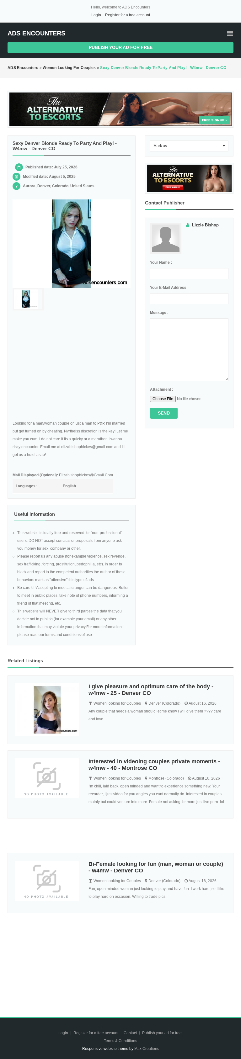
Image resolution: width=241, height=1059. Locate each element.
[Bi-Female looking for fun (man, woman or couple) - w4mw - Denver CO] (47, 881)
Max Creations (146, 1048)
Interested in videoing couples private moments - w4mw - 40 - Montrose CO (154, 764)
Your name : (161, 262)
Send (164, 413)
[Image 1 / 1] (72, 243)
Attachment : (161, 389)
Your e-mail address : (169, 287)
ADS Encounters (36, 33)
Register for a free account (127, 15)
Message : (159, 312)
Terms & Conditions (120, 1041)
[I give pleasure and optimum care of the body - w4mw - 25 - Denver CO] (47, 709)
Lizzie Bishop (205, 225)
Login (96, 15)
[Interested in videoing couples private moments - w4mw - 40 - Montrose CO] (47, 778)
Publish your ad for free (121, 47)
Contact (131, 1033)
